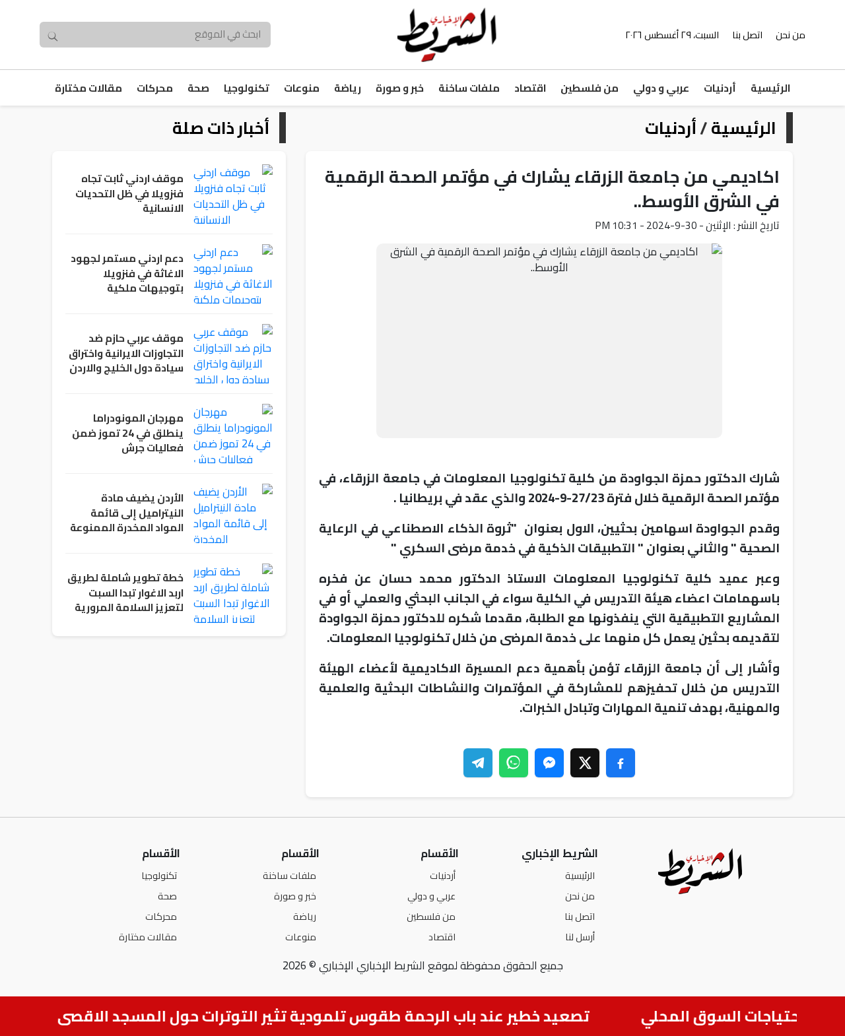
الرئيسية (770, 88)
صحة (198, 88)
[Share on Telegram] (477, 762)
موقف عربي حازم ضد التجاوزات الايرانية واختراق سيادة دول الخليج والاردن (126, 353)
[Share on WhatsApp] (513, 762)
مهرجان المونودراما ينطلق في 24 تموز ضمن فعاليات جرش (128, 433)
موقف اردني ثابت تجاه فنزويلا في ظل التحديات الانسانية (129, 194)
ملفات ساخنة (469, 88)
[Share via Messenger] (549, 762)
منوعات (302, 88)
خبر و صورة (400, 88)
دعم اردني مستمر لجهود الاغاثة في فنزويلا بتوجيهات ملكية (127, 273)
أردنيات (720, 88)
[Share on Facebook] (620, 762)
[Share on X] (584, 762)
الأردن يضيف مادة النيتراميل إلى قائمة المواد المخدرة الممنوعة (127, 513)
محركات (155, 88)
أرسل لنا (580, 937)
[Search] (53, 35)
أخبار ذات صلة (220, 127)
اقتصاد (530, 88)
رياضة (347, 88)
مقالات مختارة (88, 88)
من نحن (790, 35)
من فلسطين (589, 88)
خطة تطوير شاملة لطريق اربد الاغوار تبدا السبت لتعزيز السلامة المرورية (125, 593)
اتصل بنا (747, 35)
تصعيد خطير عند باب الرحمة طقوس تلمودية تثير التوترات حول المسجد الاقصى (332, 1016)
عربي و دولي (661, 88)
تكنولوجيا (246, 88)
